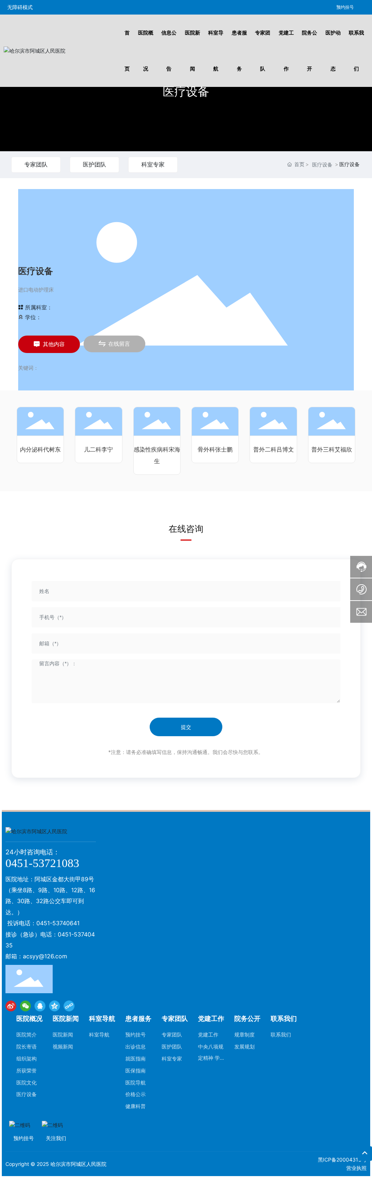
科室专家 (153, 164)
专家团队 (36, 164)
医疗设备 (186, 91)
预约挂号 (345, 7)
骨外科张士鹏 (215, 449)
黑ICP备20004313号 (342, 1159)
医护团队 (94, 164)
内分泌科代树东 (40, 449)
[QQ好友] (40, 1005)
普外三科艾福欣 (331, 449)
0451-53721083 (42, 863)
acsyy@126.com (45, 956)
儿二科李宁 (98, 449)
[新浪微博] (10, 1005)
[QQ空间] (54, 1005)
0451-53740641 (58, 923)
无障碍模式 (20, 7)
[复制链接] (69, 1005)
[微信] (25, 1005)
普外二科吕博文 (273, 449)
